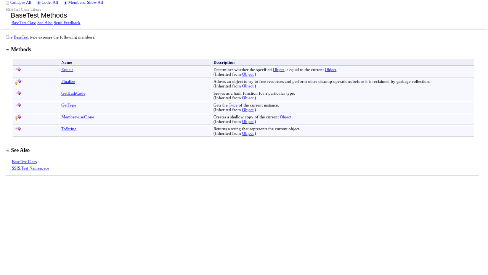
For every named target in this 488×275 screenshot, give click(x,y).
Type (233, 105)
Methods (21, 49)
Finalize (68, 81)
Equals (67, 69)
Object (278, 69)
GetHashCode (73, 93)
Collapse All (20, 2)
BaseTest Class (23, 22)
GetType (68, 105)
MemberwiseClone (77, 117)
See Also (45, 22)
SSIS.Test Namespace (30, 168)
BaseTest (21, 37)
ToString (69, 128)
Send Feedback (67, 22)
